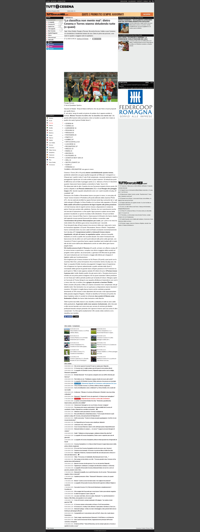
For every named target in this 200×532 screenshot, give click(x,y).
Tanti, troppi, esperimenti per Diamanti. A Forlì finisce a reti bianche (94, 517)
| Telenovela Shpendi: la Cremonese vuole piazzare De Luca (95, 383)
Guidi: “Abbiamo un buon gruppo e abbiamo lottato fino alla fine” (93, 433)
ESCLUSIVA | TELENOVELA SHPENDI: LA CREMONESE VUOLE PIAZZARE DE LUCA (133, 38)
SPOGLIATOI (122, 17)
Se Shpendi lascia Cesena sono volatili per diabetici (89, 422)
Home (48, 17)
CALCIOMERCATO (124, 35)
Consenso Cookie (140, 528)
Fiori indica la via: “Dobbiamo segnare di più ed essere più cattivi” (93, 379)
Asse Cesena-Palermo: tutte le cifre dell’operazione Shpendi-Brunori (94, 427)
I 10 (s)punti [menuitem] (51, 29)
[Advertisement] (115, 7)
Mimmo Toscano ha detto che (91, 115)
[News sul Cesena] (60, 6)
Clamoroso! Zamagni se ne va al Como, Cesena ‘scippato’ (91, 405)
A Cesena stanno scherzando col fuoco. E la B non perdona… (92, 504)
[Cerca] (153, 1)
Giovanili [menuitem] (50, 39)
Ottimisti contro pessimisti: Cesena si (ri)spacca (88, 411)
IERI (152, 82)
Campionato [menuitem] (51, 20)
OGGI (147, 82)
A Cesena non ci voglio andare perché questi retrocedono (137, 88)
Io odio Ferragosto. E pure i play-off (84, 493)
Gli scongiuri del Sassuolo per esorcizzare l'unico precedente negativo (95, 491)
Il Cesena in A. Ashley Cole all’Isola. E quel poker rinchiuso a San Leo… (95, 506)
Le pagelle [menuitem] (51, 22)
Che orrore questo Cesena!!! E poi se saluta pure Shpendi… (91, 366)
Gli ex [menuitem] (50, 35)
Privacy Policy (149, 528)
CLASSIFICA (50, 115)
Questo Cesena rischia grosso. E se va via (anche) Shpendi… (92, 463)
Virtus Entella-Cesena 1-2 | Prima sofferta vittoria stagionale (92, 385)
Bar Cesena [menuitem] (51, 31)
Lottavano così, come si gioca (83, 424)
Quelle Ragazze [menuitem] (52, 33)
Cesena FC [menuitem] (51, 24)
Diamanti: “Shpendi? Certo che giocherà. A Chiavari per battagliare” (94, 396)
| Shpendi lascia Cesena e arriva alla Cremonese (92, 398)
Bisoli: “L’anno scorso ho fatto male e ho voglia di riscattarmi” (92, 480)
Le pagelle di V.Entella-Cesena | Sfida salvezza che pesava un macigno (95, 381)
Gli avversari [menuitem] (52, 37)
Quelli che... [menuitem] (51, 26)
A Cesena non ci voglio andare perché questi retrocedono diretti (93, 368)
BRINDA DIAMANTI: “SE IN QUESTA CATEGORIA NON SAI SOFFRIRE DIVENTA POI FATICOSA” (135, 20)
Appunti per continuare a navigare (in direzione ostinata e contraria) (94, 465)
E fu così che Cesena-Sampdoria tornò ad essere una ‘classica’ (93, 448)
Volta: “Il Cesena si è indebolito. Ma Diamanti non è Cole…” (91, 457)
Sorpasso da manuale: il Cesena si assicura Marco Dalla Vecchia (93, 450)
